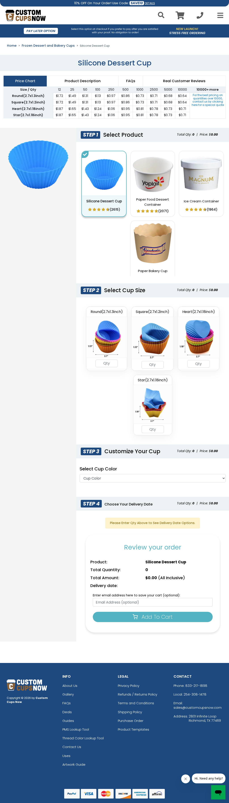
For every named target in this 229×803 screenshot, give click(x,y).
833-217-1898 (196, 685)
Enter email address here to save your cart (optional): (136, 595)
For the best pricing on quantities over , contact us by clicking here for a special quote (208, 100)
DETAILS (150, 3)
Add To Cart (156, 617)
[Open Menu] (218, 15)
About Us (69, 685)
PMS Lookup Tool (75, 729)
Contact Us (71, 746)
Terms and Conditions (136, 703)
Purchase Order (130, 720)
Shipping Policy (130, 712)
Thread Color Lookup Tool (83, 738)
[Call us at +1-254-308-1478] (200, 16)
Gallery (68, 694)
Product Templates (133, 729)
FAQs (66, 703)
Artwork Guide (73, 764)
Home (12, 45)
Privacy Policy (128, 685)
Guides (68, 720)
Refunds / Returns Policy (137, 694)
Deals (67, 712)
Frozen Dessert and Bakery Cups (48, 45)
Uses (66, 755)
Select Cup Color (98, 469)
